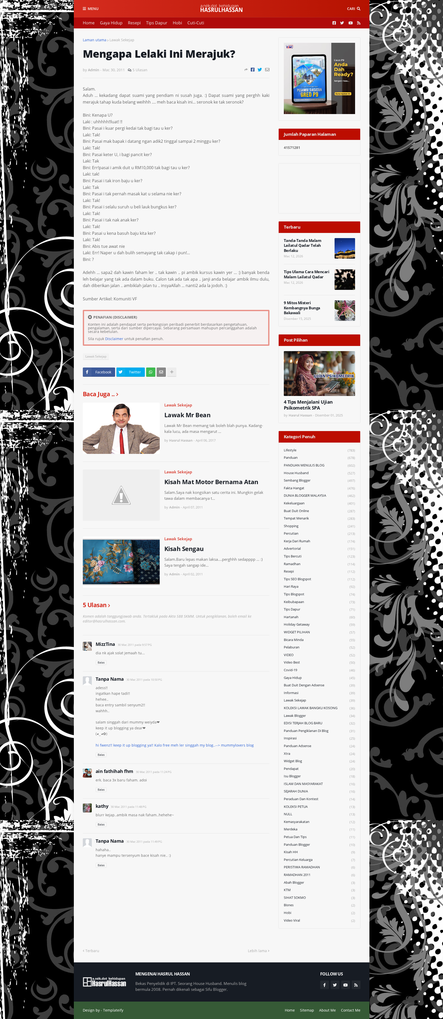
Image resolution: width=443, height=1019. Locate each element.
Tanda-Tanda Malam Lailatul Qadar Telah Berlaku (302, 245)
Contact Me (350, 1010)
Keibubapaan (319, 601)
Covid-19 (319, 670)
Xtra (319, 753)
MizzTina (105, 644)
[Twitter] (260, 69)
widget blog (319, 761)
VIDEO (319, 655)
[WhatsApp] (150, 372)
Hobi (177, 23)
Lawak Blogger (319, 715)
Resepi (134, 23)
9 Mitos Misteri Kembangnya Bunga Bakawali (302, 307)
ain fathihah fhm (114, 771)
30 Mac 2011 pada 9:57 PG (135, 645)
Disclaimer (114, 338)
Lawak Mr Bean (187, 415)
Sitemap (307, 1010)
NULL (319, 814)
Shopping (319, 526)
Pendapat (319, 768)
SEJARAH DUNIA (319, 791)
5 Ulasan (140, 69)
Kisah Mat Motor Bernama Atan (211, 482)
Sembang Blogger (319, 480)
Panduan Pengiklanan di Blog (319, 730)
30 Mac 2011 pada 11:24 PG (154, 772)
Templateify (113, 1010)
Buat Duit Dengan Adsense (319, 685)
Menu (93, 8)
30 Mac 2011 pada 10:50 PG (144, 679)
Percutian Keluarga (319, 859)
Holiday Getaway (319, 624)
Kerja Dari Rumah (319, 541)
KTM (319, 890)
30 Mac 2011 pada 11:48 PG (128, 807)
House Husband (319, 473)
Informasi (319, 692)
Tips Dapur (156, 23)
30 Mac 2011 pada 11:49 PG (144, 841)
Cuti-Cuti (195, 23)
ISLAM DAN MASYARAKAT (319, 783)
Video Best (319, 662)
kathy (102, 806)
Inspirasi (319, 738)
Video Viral (319, 920)
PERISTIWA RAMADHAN (319, 867)
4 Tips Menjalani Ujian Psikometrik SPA (308, 405)
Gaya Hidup (111, 23)
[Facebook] (253, 69)
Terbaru (92, 950)
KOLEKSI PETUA (319, 806)
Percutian (319, 533)
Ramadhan (319, 564)
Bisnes (319, 905)
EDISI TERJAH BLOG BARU (319, 723)
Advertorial (319, 548)
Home (89, 23)
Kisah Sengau (184, 549)
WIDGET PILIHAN (319, 632)
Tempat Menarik (319, 518)
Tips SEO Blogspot (319, 579)
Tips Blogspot (319, 594)
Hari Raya (319, 586)
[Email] (267, 69)
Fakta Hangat (319, 488)
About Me (327, 1010)
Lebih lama (257, 950)
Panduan (319, 457)
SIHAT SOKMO (319, 897)
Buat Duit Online (319, 510)
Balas (101, 662)
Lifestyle (319, 450)
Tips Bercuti (319, 556)
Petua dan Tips (319, 836)
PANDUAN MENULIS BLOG (319, 465)
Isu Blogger (319, 776)
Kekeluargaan (319, 503)
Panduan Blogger (319, 844)
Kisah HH (319, 852)
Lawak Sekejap (121, 39)
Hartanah (319, 617)
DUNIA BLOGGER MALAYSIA (319, 495)
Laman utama (94, 39)
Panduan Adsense (319, 745)
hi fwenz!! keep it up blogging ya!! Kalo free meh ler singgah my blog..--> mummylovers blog (175, 745)
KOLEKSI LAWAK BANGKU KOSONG (319, 708)
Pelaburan (319, 647)
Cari (351, 8)
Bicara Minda (319, 639)
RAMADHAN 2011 (319, 874)
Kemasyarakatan (319, 821)
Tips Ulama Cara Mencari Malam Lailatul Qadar (306, 274)
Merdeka (319, 829)
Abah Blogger (319, 882)
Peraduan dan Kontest (319, 799)
